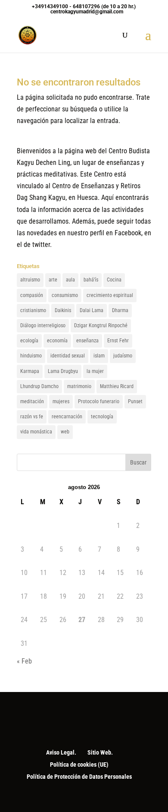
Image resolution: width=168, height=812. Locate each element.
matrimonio (79, 386)
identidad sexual (67, 356)
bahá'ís (91, 280)
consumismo (65, 295)
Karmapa (29, 371)
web (65, 432)
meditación (32, 401)
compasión (31, 295)
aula (70, 280)
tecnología (102, 417)
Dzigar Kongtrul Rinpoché (101, 325)
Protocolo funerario (98, 401)
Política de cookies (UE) (79, 764)
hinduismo (31, 356)
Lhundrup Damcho (39, 386)
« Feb (24, 661)
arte (53, 280)
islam (99, 356)
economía (57, 341)
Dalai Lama (91, 310)
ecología (29, 341)
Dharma (120, 310)
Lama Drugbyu (63, 371)
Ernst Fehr (118, 341)
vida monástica (36, 432)
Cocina (114, 280)
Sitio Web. (100, 752)
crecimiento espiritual (110, 295)
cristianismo (33, 310)
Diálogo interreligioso (42, 325)
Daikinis (63, 310)
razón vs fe (31, 417)
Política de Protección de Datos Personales (79, 776)
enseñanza (87, 341)
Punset (135, 401)
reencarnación (67, 417)
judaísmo (122, 356)
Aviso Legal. (61, 752)
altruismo (30, 280)
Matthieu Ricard (117, 386)
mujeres (61, 401)
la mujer (95, 371)
